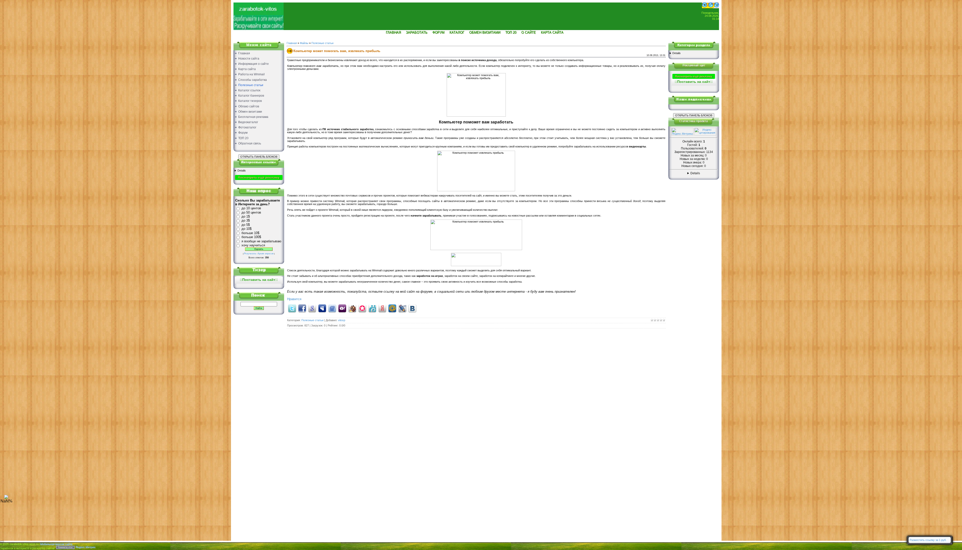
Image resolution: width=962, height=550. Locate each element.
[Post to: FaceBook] (302, 308)
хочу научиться (253, 245)
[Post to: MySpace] (322, 308)
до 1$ (246, 216)
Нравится (294, 299)
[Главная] (704, 7)
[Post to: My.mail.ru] (392, 308)
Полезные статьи (322, 43)
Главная (292, 43)
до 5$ (246, 225)
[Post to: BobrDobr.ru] (352, 308)
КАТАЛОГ (456, 32)
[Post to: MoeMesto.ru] (372, 308)
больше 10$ (250, 233)
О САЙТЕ (528, 32)
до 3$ (246, 220)
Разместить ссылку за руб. (928, 539)
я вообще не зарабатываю (261, 241)
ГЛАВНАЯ (393, 32)
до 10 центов (251, 208)
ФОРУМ (438, 32)
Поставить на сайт (258, 280)
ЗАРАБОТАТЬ (416, 32)
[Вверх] (6, 497)
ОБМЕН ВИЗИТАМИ (484, 32)
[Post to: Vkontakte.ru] (412, 308)
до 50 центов (251, 212)
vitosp (341, 320)
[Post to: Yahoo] (342, 308)
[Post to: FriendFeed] (332, 308)
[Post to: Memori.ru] (362, 308)
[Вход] (716, 7)
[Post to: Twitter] (292, 308)
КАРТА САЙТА (552, 32)
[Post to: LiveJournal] (402, 308)
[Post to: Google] (312, 308)
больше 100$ (251, 237)
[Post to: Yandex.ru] (382, 308)
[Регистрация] (710, 7)
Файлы (304, 43)
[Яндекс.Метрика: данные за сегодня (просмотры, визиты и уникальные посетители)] (682, 131)
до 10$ (247, 229)
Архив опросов (266, 253)
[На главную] (258, 14)
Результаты (250, 253)
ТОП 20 (510, 32)
